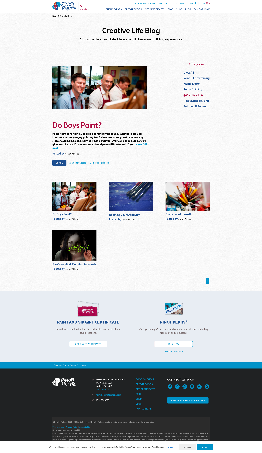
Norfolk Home (66, 16)
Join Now (173, 344)
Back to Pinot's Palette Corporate (70, 365)
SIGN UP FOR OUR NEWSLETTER (188, 400)
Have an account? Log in (173, 351)
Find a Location (178, 3)
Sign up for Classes (77, 162)
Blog (188, 9)
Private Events (133, 9)
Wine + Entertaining (197, 78)
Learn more (169, 447)
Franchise (163, 3)
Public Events (114, 9)
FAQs (170, 9)
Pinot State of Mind (196, 101)
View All (189, 73)
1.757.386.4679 (102, 400)
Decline (187, 447)
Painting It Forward (196, 107)
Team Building (193, 89)
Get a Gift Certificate (88, 344)
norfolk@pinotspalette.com (108, 395)
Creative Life (194, 95)
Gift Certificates (154, 9)
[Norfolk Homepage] (64, 6)
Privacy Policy (72, 427)
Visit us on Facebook (99, 162)
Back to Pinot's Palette (146, 3)
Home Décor (192, 84)
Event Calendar (145, 379)
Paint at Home (202, 9)
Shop (179, 9)
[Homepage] (72, 382)
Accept (205, 447)
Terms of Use (58, 427)
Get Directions (102, 389)
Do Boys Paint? (77, 126)
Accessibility (84, 427)
